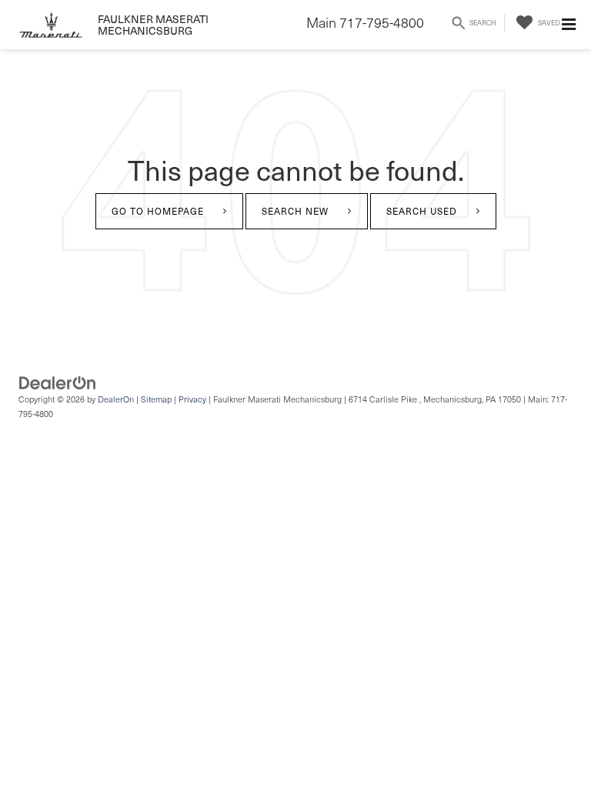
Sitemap (156, 399)
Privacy (192, 399)
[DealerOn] (57, 382)
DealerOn (116, 399)
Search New (295, 211)
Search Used (421, 211)
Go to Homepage (158, 211)
